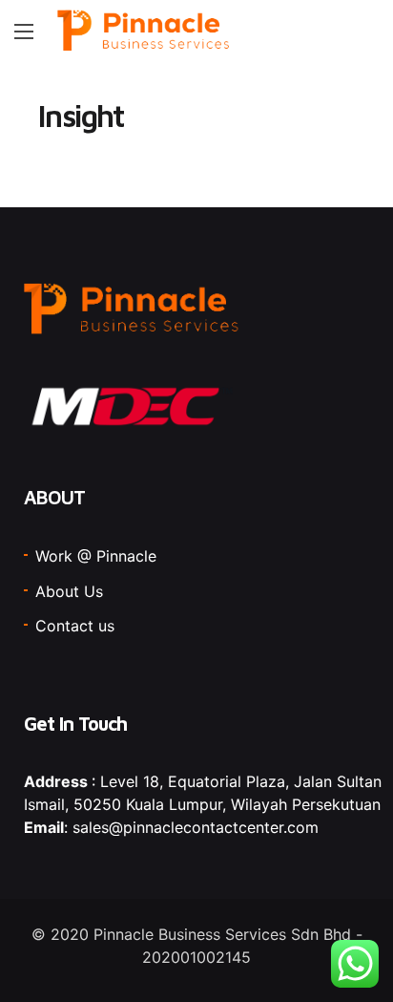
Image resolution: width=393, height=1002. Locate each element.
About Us (69, 591)
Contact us (74, 625)
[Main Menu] (23, 31)
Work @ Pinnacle (95, 555)
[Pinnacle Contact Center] (144, 31)
